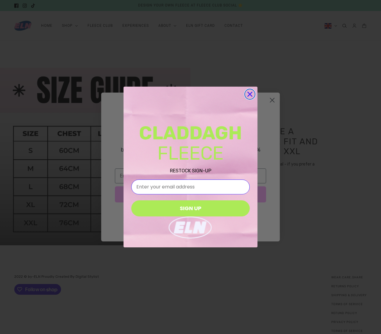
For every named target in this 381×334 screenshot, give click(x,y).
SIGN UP (191, 208)
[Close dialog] (250, 94)
